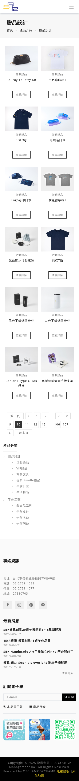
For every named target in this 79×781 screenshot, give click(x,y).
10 (18, 424)
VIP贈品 (22, 468)
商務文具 (22, 474)
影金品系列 (24, 505)
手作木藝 (22, 517)
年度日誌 (22, 486)
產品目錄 (39, 707)
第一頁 (15, 416)
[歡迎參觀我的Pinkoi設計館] (14, 730)
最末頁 (23, 433)
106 (57, 424)
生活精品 (22, 492)
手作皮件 (22, 511)
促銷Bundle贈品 (28, 480)
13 (44, 424)
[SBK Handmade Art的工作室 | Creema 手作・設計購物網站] (40, 730)
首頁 (10, 30)
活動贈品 (22, 462)
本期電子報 (15, 707)
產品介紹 (26, 30)
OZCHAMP (31, 771)
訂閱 (71, 697)
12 (35, 424)
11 (27, 424)
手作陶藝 (22, 523)
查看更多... (69, 673)
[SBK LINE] (65, 730)
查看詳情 (21, 94)
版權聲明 (63, 771)
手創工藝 (14, 500)
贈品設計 (45, 30)
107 (65, 424)
